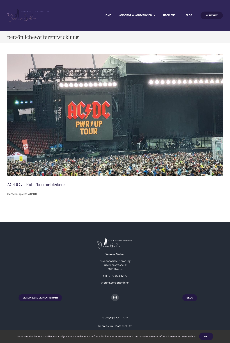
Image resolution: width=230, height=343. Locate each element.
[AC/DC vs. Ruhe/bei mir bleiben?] (115, 115)
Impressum (105, 326)
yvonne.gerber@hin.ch (115, 282)
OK (206, 336)
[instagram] (115, 297)
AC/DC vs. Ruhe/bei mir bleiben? (36, 184)
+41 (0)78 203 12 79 (115, 275)
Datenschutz (123, 326)
